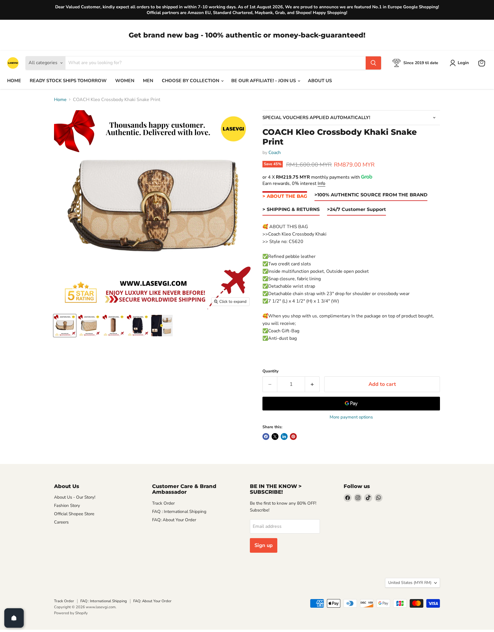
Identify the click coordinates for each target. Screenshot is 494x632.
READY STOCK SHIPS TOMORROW (68, 81)
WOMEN (124, 81)
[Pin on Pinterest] (293, 436)
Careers (61, 522)
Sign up (263, 545)
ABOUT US (320, 81)
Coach (274, 152)
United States (409, 582)
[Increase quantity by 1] (312, 384)
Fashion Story (67, 505)
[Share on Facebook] (265, 436)
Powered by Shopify (71, 613)
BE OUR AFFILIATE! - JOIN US (264, 81)
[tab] (284, 196)
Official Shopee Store (74, 514)
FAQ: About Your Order (174, 520)
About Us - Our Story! (74, 497)
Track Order (163, 503)
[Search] (373, 63)
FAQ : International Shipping (179, 511)
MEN (148, 81)
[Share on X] (275, 436)
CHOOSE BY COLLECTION (191, 81)
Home (60, 99)
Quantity (270, 371)
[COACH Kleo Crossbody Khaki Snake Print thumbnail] (64, 325)
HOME (14, 81)
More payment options (351, 417)
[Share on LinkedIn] (284, 436)
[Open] (14, 618)
